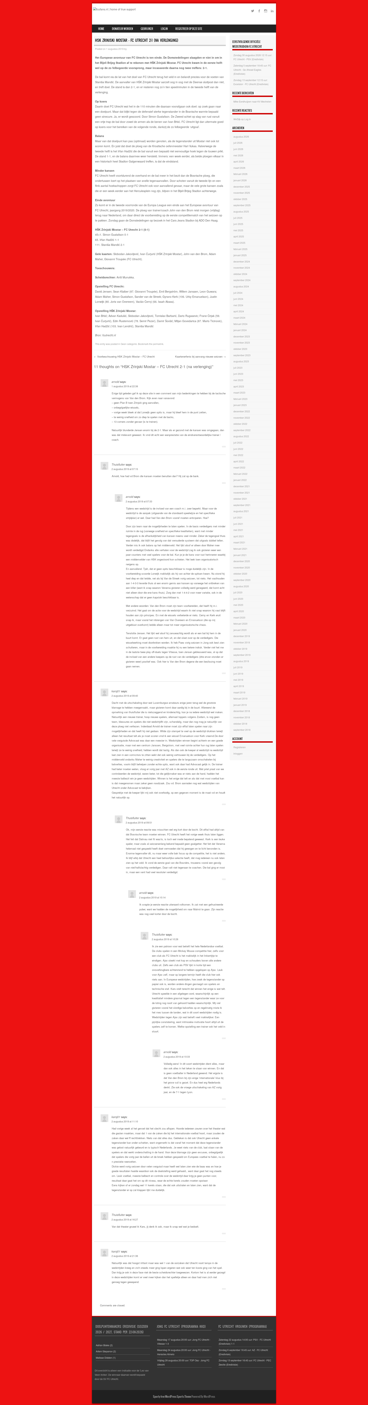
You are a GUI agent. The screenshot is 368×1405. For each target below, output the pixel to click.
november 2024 (241, 267)
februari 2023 (240, 398)
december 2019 (241, 636)
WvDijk (237, 119)
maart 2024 (239, 317)
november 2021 (241, 492)
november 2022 (241, 417)
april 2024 (238, 311)
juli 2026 (237, 142)
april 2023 (238, 386)
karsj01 (116, 691)
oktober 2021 (240, 498)
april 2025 (238, 236)
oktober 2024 (240, 274)
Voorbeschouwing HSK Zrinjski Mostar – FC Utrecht (124, 356)
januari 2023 (240, 405)
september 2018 (242, 729)
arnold (115, 382)
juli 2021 (237, 517)
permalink (158, 343)
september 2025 (242, 205)
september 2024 (242, 280)
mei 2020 (238, 604)
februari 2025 (240, 249)
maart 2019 (239, 692)
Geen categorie (129, 343)
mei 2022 (238, 455)
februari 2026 (240, 174)
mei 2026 (238, 155)
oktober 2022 (240, 423)
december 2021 (241, 486)
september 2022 (242, 430)
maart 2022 (239, 467)
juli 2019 (237, 667)
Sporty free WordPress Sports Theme (172, 1396)
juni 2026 (238, 149)
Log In (164, 29)
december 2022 (241, 411)
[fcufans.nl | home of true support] (114, 9)
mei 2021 (238, 529)
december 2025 (241, 186)
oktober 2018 (240, 723)
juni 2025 (238, 224)
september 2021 (242, 505)
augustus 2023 (241, 361)
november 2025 (241, 192)
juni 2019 (238, 673)
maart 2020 (239, 617)
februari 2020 (240, 623)
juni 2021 (238, 523)
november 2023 (241, 342)
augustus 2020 (241, 586)
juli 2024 (237, 292)
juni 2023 (238, 373)
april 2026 (238, 161)
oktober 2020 (240, 573)
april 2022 (238, 461)
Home (101, 29)
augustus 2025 (241, 211)
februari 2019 (240, 698)
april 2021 (238, 536)
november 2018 (241, 717)
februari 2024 (240, 324)
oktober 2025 (240, 199)
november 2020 (241, 567)
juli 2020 (237, 592)
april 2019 (238, 686)
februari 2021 (240, 548)
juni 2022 (238, 448)
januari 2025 (240, 255)
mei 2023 (238, 380)
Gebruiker (147, 29)
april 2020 (238, 611)
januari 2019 (240, 704)
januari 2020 (240, 630)
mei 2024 (238, 305)
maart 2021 (239, 542)
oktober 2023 (240, 348)
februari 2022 (240, 473)
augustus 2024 (241, 286)
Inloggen (238, 753)
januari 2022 (240, 479)
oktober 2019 (240, 648)
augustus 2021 (241, 511)
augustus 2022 (241, 436)
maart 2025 (239, 242)
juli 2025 (237, 217)
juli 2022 (237, 442)
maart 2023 (239, 392)
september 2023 (242, 355)
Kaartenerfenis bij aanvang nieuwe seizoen (200, 356)
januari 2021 (240, 555)
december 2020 (241, 561)
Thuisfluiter (118, 464)
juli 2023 (237, 367)
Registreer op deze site (188, 29)
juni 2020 (238, 598)
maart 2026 (239, 167)
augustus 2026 (241, 136)
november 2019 (241, 642)
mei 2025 (238, 230)
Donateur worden (122, 29)
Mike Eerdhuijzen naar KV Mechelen (252, 101)
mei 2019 (238, 679)
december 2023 (241, 336)
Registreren (239, 747)
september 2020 (242, 580)
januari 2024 (240, 330)
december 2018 (241, 711)
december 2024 (241, 261)
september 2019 (242, 654)
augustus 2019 (241, 661)
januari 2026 (240, 180)
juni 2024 (238, 298)
